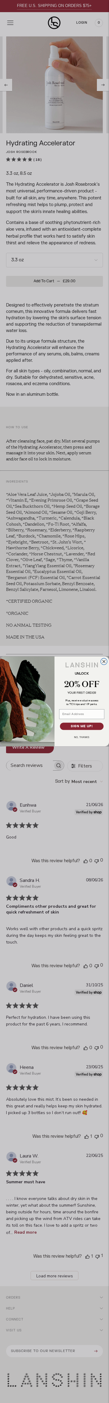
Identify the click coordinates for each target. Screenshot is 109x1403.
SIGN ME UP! (82, 726)
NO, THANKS (82, 737)
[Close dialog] (104, 661)
